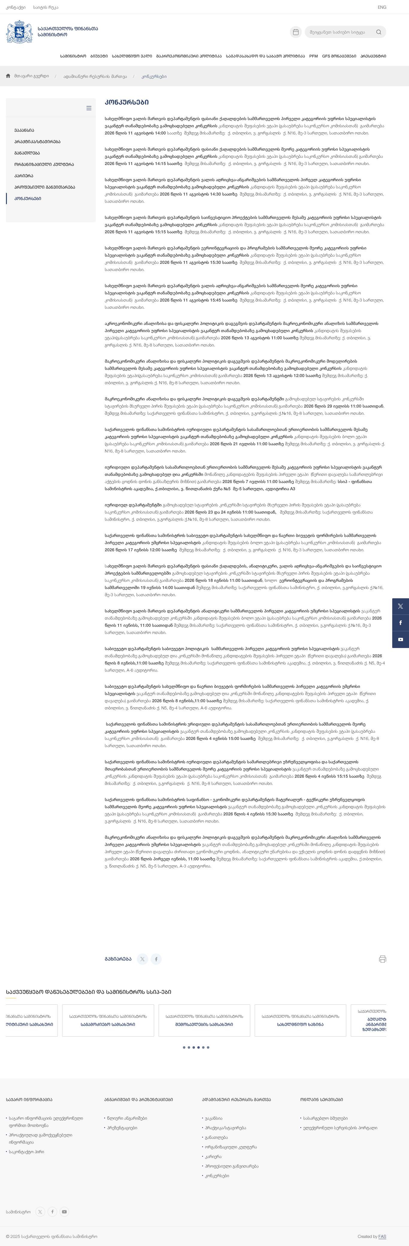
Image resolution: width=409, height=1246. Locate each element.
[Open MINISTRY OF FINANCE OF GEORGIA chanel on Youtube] (400, 639)
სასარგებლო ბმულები (325, 1118)
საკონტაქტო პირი (26, 1151)
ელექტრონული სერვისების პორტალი (340, 1127)
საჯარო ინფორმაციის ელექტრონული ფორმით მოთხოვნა (46, 1121)
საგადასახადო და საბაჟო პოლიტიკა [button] (265, 56)
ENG (382, 7)
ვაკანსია (24, 130)
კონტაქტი (15, 7)
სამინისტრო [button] (73, 56)
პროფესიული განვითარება (44, 187)
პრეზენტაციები (122, 1127)
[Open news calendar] (296, 32)
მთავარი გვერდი (31, 75)
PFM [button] (313, 56)
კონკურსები (27, 198)
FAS (382, 1236)
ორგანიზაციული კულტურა (44, 164)
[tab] (184, 1047)
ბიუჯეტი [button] (99, 56)
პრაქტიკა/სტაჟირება (37, 141)
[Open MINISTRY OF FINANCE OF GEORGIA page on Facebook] (400, 623)
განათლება (27, 153)
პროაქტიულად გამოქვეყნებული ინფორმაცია (40, 1138)
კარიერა (23, 175)
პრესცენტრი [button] (373, 56)
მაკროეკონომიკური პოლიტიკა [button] (189, 56)
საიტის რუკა (45, 7)
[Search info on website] (378, 32)
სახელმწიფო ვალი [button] (132, 56)
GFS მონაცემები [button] (339, 56)
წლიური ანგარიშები (127, 1118)
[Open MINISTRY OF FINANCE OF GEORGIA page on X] (400, 606)
